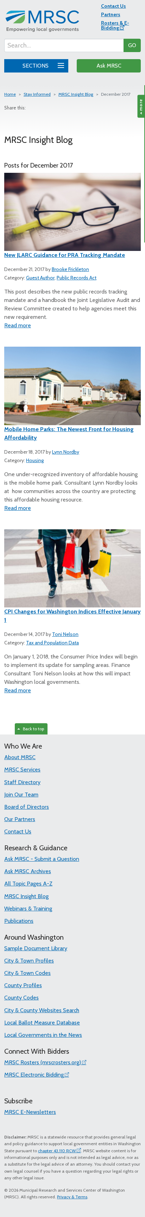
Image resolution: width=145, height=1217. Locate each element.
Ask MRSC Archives (27, 871)
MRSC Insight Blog (75, 94)
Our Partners (19, 819)
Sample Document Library (35, 948)
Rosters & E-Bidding (115, 25)
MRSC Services (22, 769)
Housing (35, 460)
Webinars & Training (28, 908)
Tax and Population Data (52, 642)
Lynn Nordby (65, 452)
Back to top (32, 728)
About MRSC (20, 757)
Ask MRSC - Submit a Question (41, 859)
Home (10, 94)
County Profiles (23, 985)
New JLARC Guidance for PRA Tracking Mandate (64, 255)
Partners (110, 14)
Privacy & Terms (72, 1196)
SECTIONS (36, 65)
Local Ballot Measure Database (42, 1022)
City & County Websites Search (41, 1010)
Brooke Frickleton (70, 269)
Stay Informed (37, 94)
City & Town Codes (27, 973)
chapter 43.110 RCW (57, 1150)
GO (132, 45)
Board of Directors (26, 806)
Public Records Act (76, 278)
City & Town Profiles (29, 960)
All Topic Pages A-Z (28, 883)
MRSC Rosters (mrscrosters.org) (42, 1062)
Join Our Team (21, 794)
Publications (18, 921)
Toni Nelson (65, 634)
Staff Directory (22, 782)
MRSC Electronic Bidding (34, 1074)
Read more (17, 325)
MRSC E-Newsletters (30, 1112)
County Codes (21, 997)
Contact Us (113, 6)
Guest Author (40, 278)
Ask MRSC (108, 65)
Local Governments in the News (43, 1035)
